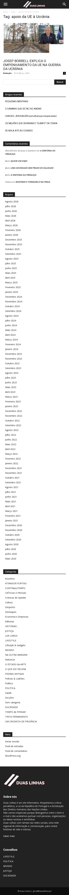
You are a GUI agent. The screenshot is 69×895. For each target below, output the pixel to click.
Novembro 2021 (13, 472)
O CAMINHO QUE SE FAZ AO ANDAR (23, 108)
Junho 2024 (11, 325)
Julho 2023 (10, 377)
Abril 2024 (10, 334)
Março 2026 (11, 225)
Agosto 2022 (11, 430)
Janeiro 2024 (11, 349)
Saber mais (9, 836)
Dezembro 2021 (13, 468)
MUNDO (9, 650)
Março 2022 (11, 453)
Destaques (10, 611)
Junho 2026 (11, 211)
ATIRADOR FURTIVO (16, 583)
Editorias (9, 621)
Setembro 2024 (13, 311)
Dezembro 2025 (13, 239)
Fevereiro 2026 (13, 230)
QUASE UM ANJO (18, 161)
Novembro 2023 (13, 358)
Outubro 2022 (12, 420)
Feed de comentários (16, 750)
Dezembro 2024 (13, 296)
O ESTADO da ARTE (15, 664)
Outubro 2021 (12, 477)
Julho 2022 (10, 434)
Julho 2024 (10, 320)
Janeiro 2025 (11, 291)
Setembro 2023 (13, 368)
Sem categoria (12, 702)
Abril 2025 (10, 277)
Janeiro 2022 (11, 463)
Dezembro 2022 (13, 411)
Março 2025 (11, 282)
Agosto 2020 (11, 544)
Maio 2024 (10, 330)
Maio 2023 (10, 387)
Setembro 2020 (13, 539)
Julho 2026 (10, 206)
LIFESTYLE (10, 640)
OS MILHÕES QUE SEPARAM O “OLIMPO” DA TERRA (31, 123)
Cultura (9, 602)
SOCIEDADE (11, 707)
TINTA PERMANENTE (16, 716)
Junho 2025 (11, 268)
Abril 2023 (10, 391)
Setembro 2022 (13, 425)
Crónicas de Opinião (15, 597)
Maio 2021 (10, 501)
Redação (7, 73)
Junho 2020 (11, 553)
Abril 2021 (10, 506)
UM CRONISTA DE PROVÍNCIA (21, 721)
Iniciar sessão (12, 741)
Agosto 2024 (11, 315)
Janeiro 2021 (11, 520)
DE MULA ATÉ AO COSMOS (19, 130)
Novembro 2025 (13, 244)
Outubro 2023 (12, 363)
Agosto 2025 (11, 258)
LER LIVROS (11, 635)
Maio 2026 (10, 215)
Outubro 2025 (12, 249)
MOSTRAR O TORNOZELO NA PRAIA (32, 181)
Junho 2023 (11, 382)
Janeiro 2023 (11, 406)
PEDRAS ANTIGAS (14, 673)
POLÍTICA (10, 688)
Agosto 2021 (11, 487)
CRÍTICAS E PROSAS (15, 592)
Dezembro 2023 (13, 353)
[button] (5, 4)
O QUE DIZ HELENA (15, 669)
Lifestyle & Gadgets (15, 645)
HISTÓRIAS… (11, 626)
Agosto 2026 (11, 201)
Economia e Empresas (16, 616)
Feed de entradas (14, 746)
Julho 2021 (10, 491)
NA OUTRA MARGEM (16, 654)
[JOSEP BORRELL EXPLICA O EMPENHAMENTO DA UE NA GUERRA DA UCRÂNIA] (34, 39)
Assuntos (10, 578)
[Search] (64, 4)
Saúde (8, 692)
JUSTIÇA (9, 630)
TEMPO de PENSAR (15, 711)
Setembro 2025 (13, 253)
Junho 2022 (11, 439)
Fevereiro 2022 (13, 458)
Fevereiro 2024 (13, 344)
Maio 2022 (10, 444)
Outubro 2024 (12, 306)
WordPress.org (13, 755)
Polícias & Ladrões (15, 678)
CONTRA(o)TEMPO (15, 588)
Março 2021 (11, 510)
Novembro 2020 (13, 530)
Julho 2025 (10, 263)
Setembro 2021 (13, 482)
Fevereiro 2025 (13, 287)
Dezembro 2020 (13, 525)
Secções (9, 697)
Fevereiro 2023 (13, 401)
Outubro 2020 (12, 534)
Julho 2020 (10, 549)
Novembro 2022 (13, 415)
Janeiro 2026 (11, 234)
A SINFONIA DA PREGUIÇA (23, 174)
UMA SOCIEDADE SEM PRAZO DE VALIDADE (31, 167)
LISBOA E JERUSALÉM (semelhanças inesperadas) (31, 116)
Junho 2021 (11, 496)
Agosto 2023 (11, 372)
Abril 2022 (10, 449)
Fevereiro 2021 (13, 515)
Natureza (10, 659)
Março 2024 (11, 339)
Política (9, 683)
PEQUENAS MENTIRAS (16, 101)
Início (5, 11)
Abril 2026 (10, 220)
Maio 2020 (10, 558)
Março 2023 (11, 396)
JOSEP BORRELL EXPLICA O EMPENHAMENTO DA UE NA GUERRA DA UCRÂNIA (32, 65)
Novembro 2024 (13, 301)
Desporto (10, 607)
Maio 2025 (10, 272)
